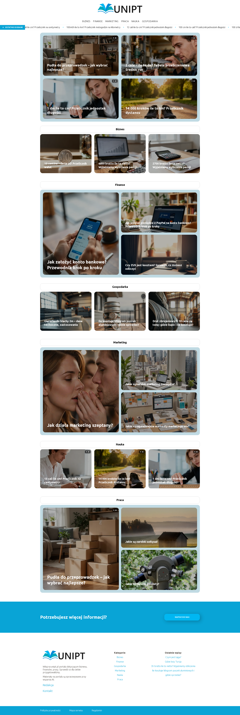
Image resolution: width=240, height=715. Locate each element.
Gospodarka (150, 21)
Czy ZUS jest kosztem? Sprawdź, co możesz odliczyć (153, 266)
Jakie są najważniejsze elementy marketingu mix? (157, 426)
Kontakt (48, 690)
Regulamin (97, 710)
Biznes (86, 21)
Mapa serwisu (76, 710)
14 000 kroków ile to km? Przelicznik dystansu (154, 110)
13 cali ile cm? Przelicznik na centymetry (62, 480)
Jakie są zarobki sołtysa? (141, 541)
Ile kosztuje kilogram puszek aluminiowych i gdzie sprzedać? (118, 322)
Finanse (97, 21)
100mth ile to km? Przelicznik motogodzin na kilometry (42, 27)
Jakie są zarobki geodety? (142, 583)
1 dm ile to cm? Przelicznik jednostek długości (76, 110)
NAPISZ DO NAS (182, 617)
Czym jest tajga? (173, 657)
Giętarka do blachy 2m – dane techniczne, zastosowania (63, 322)
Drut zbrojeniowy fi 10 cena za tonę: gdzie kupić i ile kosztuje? (173, 322)
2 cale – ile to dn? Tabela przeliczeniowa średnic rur (157, 67)
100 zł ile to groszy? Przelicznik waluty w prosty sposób (208, 27)
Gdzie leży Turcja (173, 661)
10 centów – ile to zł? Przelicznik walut (65, 165)
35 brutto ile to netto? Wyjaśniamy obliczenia (173, 666)
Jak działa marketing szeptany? (80, 425)
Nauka (135, 21)
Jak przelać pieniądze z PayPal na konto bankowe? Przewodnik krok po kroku (158, 224)
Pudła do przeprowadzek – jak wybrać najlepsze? (77, 67)
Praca (125, 21)
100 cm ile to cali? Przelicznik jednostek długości (151, 27)
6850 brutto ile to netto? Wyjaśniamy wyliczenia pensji (117, 165)
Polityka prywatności (50, 710)
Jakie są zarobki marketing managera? (150, 384)
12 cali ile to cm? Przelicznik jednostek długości (98, 27)
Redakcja (48, 685)
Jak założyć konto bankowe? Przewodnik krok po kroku (77, 264)
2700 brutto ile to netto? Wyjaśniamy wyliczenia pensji (172, 165)
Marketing (111, 21)
